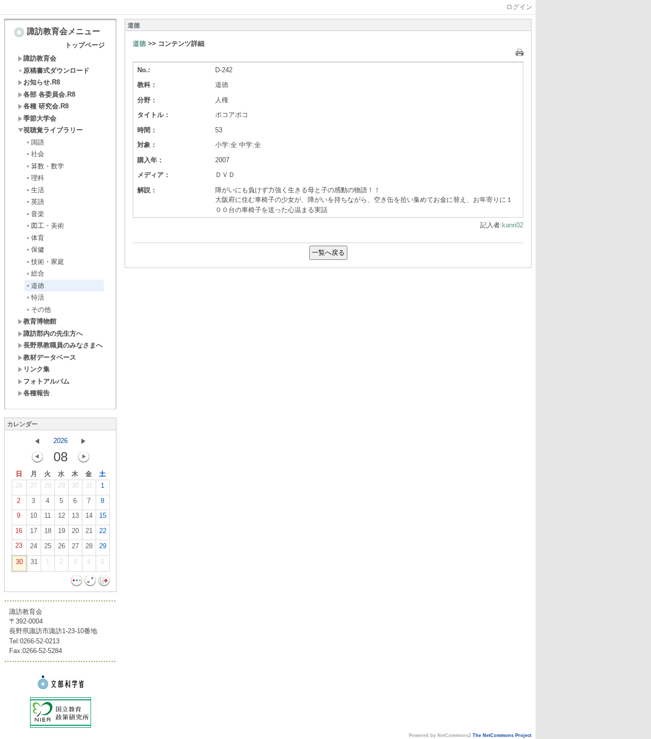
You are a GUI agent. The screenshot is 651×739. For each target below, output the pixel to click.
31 (89, 485)
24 (33, 546)
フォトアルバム (46, 381)
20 (75, 531)
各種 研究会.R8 (46, 106)
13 (75, 515)
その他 (41, 309)
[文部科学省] (60, 687)
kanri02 (512, 225)
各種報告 (36, 393)
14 (89, 515)
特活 (37, 297)
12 (61, 515)
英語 (37, 201)
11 (47, 515)
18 (47, 531)
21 (89, 531)
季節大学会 (39, 118)
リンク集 (36, 369)
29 (61, 485)
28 (47, 485)
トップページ (85, 45)
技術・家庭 (47, 261)
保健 (37, 249)
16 (18, 531)
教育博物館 (39, 321)
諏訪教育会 (39, 58)
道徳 (37, 285)
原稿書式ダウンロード (56, 70)
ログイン (519, 7)
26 (18, 485)
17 (33, 531)
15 (102, 515)
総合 (37, 273)
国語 (37, 142)
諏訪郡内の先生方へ (53, 333)
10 (33, 515)
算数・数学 (47, 166)
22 (102, 531)
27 (33, 485)
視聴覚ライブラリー (53, 130)
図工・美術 (47, 225)
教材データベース (49, 357)
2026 (60, 441)
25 (47, 546)
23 (18, 545)
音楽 (37, 214)
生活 (37, 190)
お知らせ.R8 (41, 82)
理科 (37, 178)
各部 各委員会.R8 (49, 94)
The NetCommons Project (501, 735)
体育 (37, 238)
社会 (37, 154)
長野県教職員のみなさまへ (63, 345)
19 (61, 531)
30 (75, 485)
